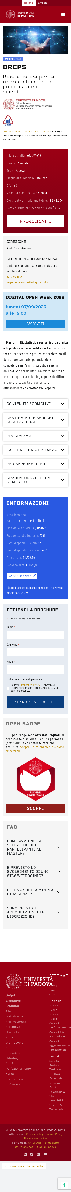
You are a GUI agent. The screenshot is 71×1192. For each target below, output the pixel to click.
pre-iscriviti (35, 221)
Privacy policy (34, 1134)
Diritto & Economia (55, 1076)
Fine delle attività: (19, 528)
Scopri (35, 808)
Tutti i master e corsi (55, 990)
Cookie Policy (54, 1134)
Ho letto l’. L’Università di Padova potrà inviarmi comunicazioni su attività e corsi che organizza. (35, 688)
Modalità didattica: (19, 193)
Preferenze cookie (35, 1138)
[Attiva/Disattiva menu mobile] (63, 15)
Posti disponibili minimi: (23, 543)
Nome (11, 627)
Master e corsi (21, 131)
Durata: (11, 163)
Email (11, 662)
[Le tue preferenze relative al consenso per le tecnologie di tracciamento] (64, 1185)
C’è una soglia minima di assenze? (30, 892)
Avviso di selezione (20, 576)
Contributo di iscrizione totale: (27, 200)
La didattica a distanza (32, 450)
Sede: (10, 171)
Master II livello (54, 1016)
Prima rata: (14, 558)
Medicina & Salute (56, 1085)
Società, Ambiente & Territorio (57, 1065)
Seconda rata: (16, 565)
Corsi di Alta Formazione (57, 1034)
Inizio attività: (16, 156)
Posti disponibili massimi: (24, 550)
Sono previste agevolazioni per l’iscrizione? (26, 912)
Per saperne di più (27, 464)
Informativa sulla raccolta (24, 1166)
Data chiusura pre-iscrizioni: (25, 208)
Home (7, 131)
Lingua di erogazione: (21, 178)
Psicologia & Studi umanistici (57, 1096)
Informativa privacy (30, 685)
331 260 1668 (15, 277)
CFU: (9, 185)
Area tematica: (17, 515)
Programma (19, 436)
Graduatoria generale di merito (31, 480)
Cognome (13, 644)
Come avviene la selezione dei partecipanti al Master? (24, 847)
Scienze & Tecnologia (56, 1107)
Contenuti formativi (29, 404)
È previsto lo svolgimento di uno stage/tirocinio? (28, 872)
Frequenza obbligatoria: (23, 536)
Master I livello (40, 131)
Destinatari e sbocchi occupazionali (30, 420)
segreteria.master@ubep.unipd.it (28, 282)
